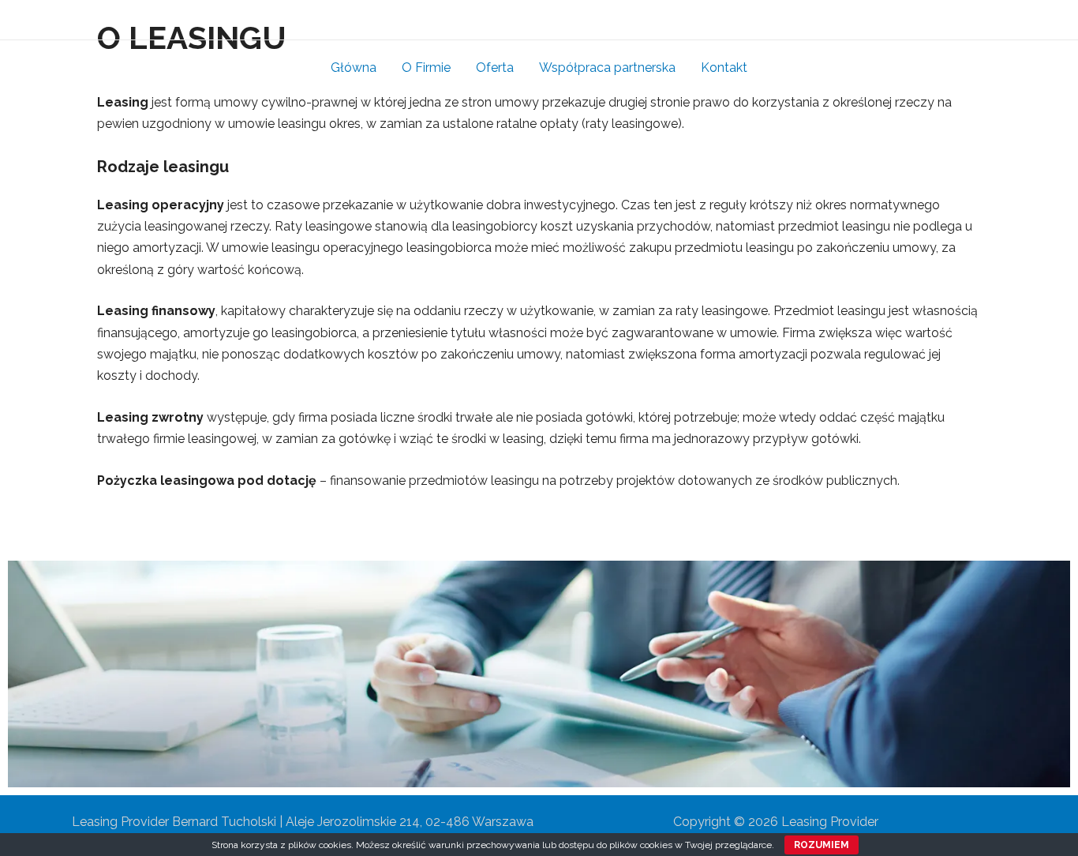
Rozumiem (821, 844)
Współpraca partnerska (607, 67)
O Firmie (426, 67)
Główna (353, 67)
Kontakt (724, 67)
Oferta (495, 67)
